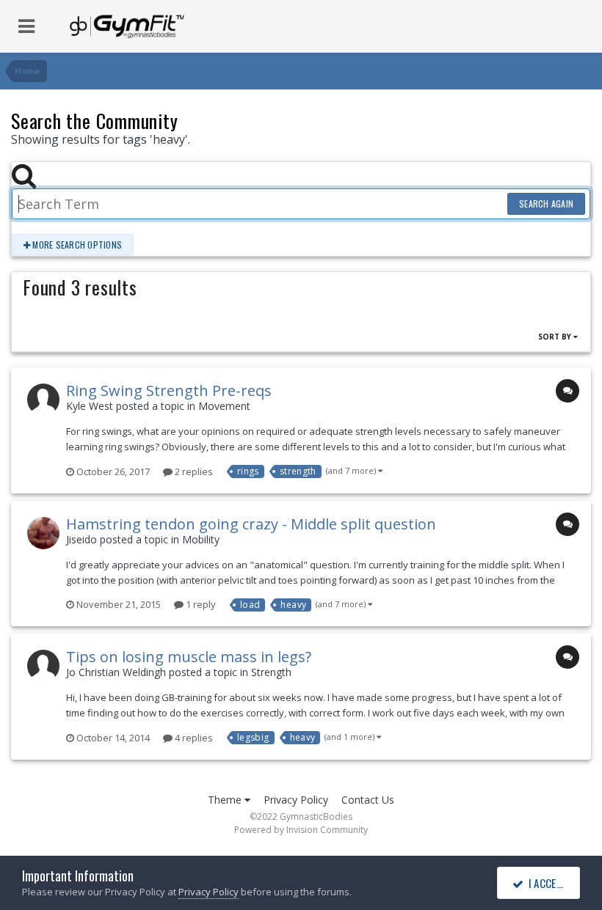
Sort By (555, 336)
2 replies (193, 471)
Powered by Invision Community (301, 829)
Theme (226, 800)
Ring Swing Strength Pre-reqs (169, 390)
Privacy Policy (296, 800)
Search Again (546, 203)
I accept (545, 883)
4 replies (193, 737)
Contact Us (367, 800)
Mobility (201, 539)
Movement (224, 406)
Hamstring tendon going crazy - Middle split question (251, 524)
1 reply (200, 604)
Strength (271, 672)
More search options (76, 244)
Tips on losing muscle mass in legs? (188, 657)
